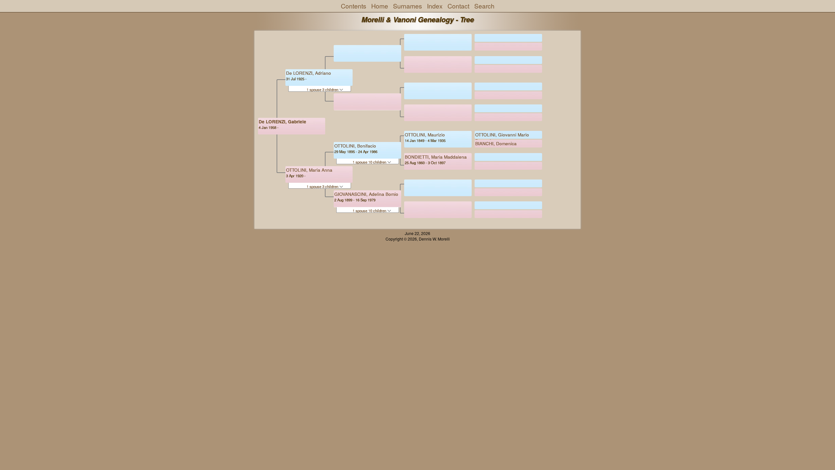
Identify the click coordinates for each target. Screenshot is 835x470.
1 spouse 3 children (323, 89)
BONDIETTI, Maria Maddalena (436, 157)
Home (379, 5)
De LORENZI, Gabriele (282, 121)
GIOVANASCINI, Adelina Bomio (366, 194)
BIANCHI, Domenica (496, 143)
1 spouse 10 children (370, 161)
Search (484, 5)
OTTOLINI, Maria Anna (309, 170)
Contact (458, 5)
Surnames (407, 5)
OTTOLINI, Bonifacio (355, 146)
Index (435, 5)
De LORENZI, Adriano (308, 73)
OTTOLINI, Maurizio (425, 135)
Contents (353, 5)
